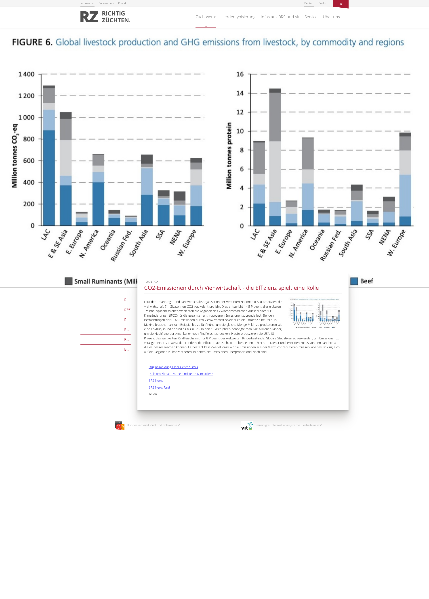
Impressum (87, 3)
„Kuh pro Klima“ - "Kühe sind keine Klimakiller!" (178, 374)
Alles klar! (6, 580)
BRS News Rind (157, 387)
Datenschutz (106, 3)
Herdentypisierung (238, 16)
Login (340, 3)
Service (311, 16)
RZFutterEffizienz (105, 329)
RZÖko (105, 319)
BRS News (153, 380)
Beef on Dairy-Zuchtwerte (105, 349)
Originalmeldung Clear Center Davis (171, 367)
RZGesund (105, 339)
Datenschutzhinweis (14, 597)
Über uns (331, 16)
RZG (105, 299)
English (323, 3)
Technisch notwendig (7, 524)
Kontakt (122, 3)
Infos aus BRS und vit (280, 16)
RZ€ (105, 310)
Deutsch (309, 3)
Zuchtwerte (206, 16)
